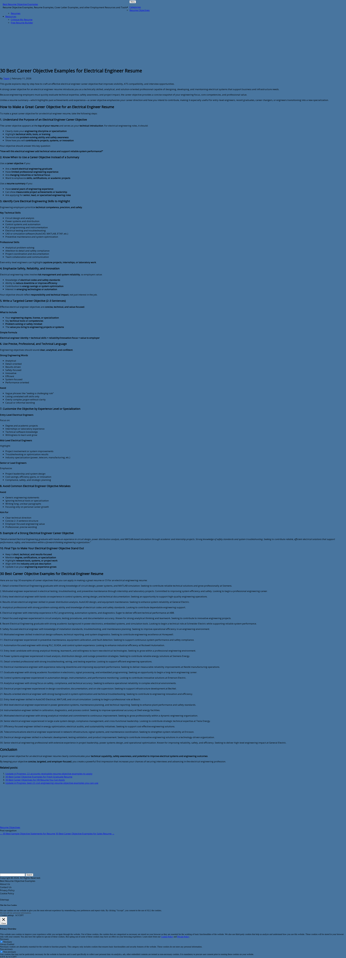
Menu (133, 2)
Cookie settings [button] (7, 915)
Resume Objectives (139, 10)
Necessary (7, 942)
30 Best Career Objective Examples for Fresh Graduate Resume (38, 776)
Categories (135, 7)
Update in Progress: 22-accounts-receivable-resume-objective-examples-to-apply (48, 773)
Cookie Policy (167, 937)
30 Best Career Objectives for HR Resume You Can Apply (35, 779)
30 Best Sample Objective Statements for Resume (27, 833)
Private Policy (183, 937)
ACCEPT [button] (19, 915)
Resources (10, 16)
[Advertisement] (65, 45)
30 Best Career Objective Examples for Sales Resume (85, 833)
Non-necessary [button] (6, 949)
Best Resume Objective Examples (20, 4)
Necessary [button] (4, 939)
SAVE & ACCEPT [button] (8, 957)
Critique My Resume (21, 19)
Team (6, 78)
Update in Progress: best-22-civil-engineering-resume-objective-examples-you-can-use (51, 783)
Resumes (15, 13)
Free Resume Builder (22, 22)
